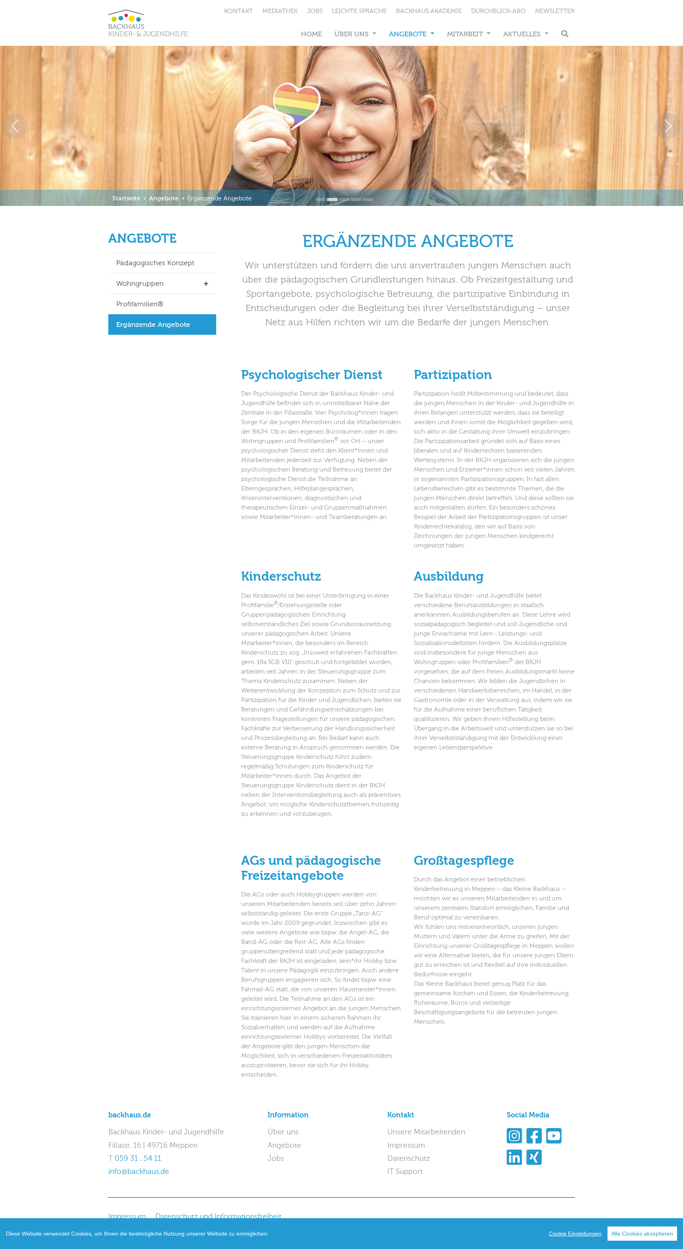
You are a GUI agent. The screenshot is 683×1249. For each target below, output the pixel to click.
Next (668, 126)
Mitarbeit (466, 34)
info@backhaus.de (138, 1171)
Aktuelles (523, 34)
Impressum (406, 1145)
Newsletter (555, 11)
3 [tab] (341, 194)
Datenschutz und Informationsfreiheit (218, 1217)
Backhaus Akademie (429, 11)
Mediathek (280, 11)
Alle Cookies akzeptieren (642, 1233)
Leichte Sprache (359, 11)
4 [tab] (353, 194)
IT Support (405, 1171)
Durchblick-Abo (498, 11)
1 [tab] (318, 194)
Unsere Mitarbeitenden (426, 1132)
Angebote (408, 34)
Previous (15, 126)
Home (311, 34)
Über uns (352, 34)
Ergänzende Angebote (219, 198)
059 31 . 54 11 (138, 1158)
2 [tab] (330, 194)
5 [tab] (365, 194)
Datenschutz (408, 1158)
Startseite (126, 198)
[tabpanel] (341, 126)
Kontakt (238, 11)
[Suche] (565, 34)
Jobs (315, 11)
